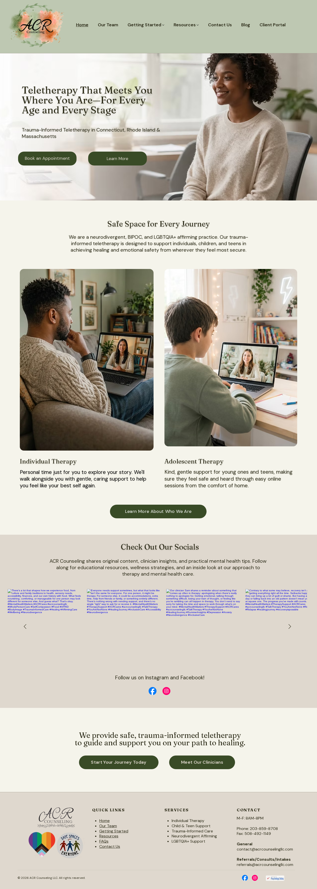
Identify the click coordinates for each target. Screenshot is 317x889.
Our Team (108, 825)
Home (104, 820)
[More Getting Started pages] (163, 25)
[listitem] (124, 626)
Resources (108, 836)
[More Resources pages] (198, 25)
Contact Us (109, 846)
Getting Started (113, 831)
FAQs (103, 841)
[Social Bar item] (153, 691)
